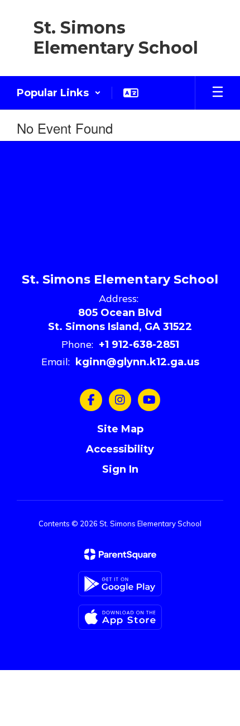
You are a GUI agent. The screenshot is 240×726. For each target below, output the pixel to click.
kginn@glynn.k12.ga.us (137, 362)
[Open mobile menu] (217, 93)
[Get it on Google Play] (120, 583)
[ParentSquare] (120, 554)
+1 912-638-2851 (139, 344)
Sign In (120, 469)
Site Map (120, 429)
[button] (59, 93)
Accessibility (120, 449)
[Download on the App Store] (120, 617)
